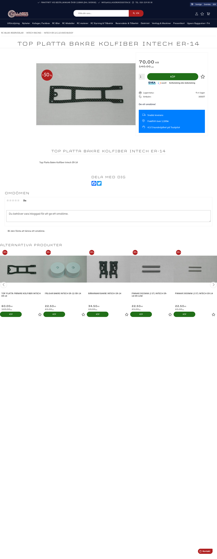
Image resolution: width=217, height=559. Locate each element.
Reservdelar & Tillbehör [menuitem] (127, 23)
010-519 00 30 (146, 2)
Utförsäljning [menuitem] (13, 23)
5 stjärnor (18, 200)
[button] (202, 14)
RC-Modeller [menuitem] (68, 23)
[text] (172, 62)
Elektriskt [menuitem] (145, 23)
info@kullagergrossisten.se (115, 2)
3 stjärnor (13, 200)
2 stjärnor (10, 200)
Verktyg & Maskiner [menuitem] (161, 23)
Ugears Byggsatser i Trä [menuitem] (198, 23)
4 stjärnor (15, 200)
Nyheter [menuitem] (26, 23)
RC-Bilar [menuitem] (56, 23)
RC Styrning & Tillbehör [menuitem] (102, 23)
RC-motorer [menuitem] (82, 23)
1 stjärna (7, 200)
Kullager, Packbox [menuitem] (41, 23)
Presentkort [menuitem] (179, 23)
